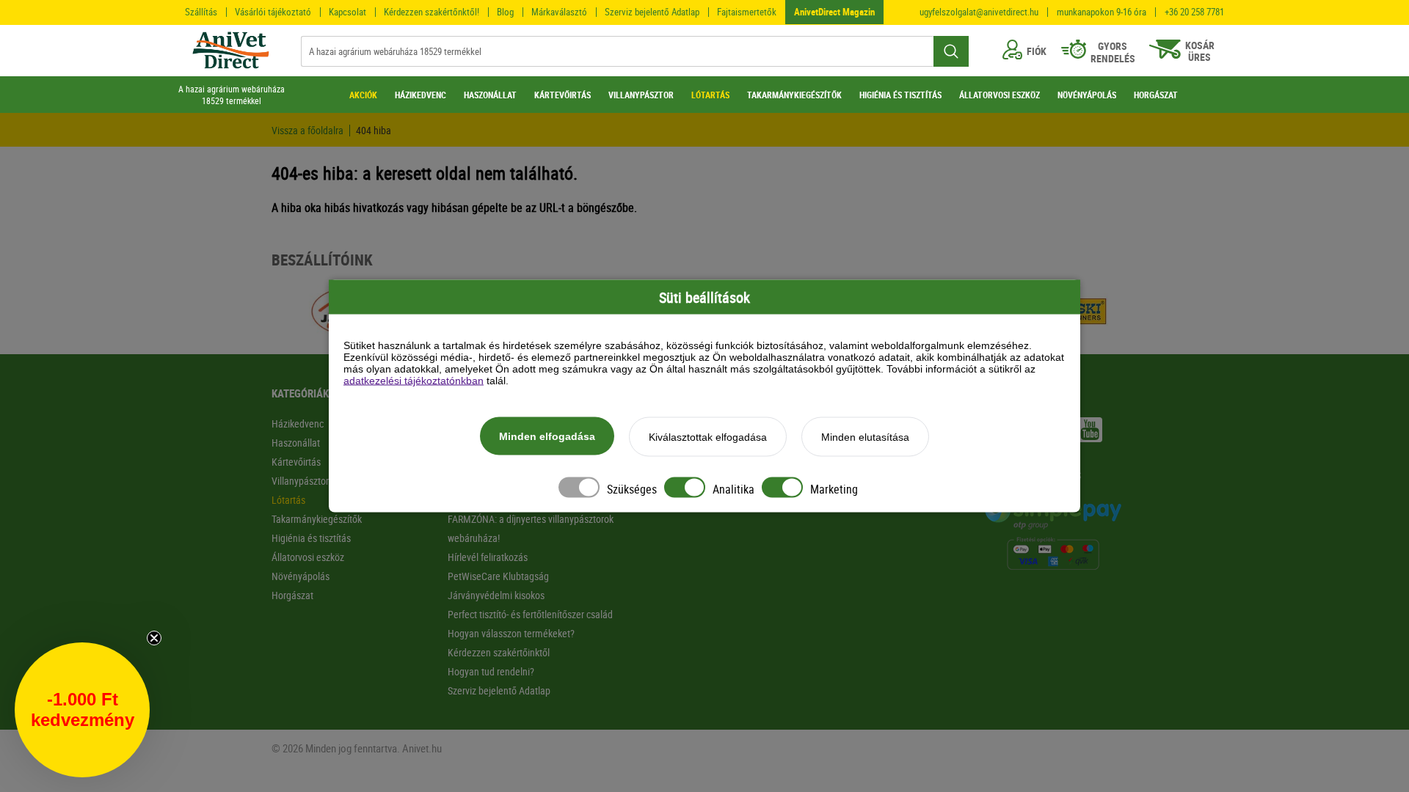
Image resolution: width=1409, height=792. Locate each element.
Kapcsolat (347, 11)
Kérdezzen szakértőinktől (499, 652)
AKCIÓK (363, 94)
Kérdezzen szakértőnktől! (431, 11)
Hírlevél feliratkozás (488, 557)
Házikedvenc (298, 423)
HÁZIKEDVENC (420, 94)
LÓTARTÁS (710, 94)
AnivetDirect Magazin (834, 11)
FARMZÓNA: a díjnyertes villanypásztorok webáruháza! (531, 528)
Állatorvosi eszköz (308, 557)
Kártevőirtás (296, 462)
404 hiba (373, 130)
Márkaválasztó (559, 11)
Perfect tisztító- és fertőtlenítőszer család (530, 614)
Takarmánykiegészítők (317, 519)
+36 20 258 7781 (1194, 12)
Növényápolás (301, 576)
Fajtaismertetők (746, 11)
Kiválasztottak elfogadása (708, 437)
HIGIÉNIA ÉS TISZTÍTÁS (900, 94)
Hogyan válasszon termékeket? (511, 633)
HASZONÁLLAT (490, 94)
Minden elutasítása (865, 437)
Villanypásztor (300, 481)
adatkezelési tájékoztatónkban (413, 380)
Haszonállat (296, 443)
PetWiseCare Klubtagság (498, 576)
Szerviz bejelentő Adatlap (652, 11)
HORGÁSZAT (1156, 94)
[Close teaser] (154, 638)
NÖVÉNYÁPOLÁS (1086, 94)
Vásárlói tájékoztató (273, 11)
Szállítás (201, 11)
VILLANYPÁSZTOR (641, 94)
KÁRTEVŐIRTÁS (562, 94)
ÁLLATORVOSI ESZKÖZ (999, 94)
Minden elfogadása (547, 436)
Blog (505, 11)
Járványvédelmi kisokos (496, 595)
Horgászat (292, 595)
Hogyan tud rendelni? (491, 671)
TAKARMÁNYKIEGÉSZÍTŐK (794, 94)
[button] (82, 709)
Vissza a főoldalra (307, 130)
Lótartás (288, 500)
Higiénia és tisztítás (311, 538)
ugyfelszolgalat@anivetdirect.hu (979, 12)
